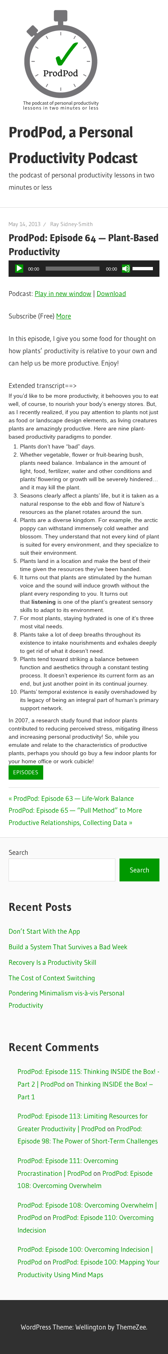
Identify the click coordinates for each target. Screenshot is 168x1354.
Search (18, 852)
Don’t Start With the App (44, 931)
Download (111, 293)
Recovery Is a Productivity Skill (52, 962)
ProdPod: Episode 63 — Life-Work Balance (73, 798)
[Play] (19, 269)
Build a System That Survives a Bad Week (68, 946)
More (63, 316)
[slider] (144, 267)
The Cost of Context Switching (52, 977)
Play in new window (63, 293)
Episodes (25, 772)
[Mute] (126, 269)
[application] (84, 268)
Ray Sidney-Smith (71, 224)
